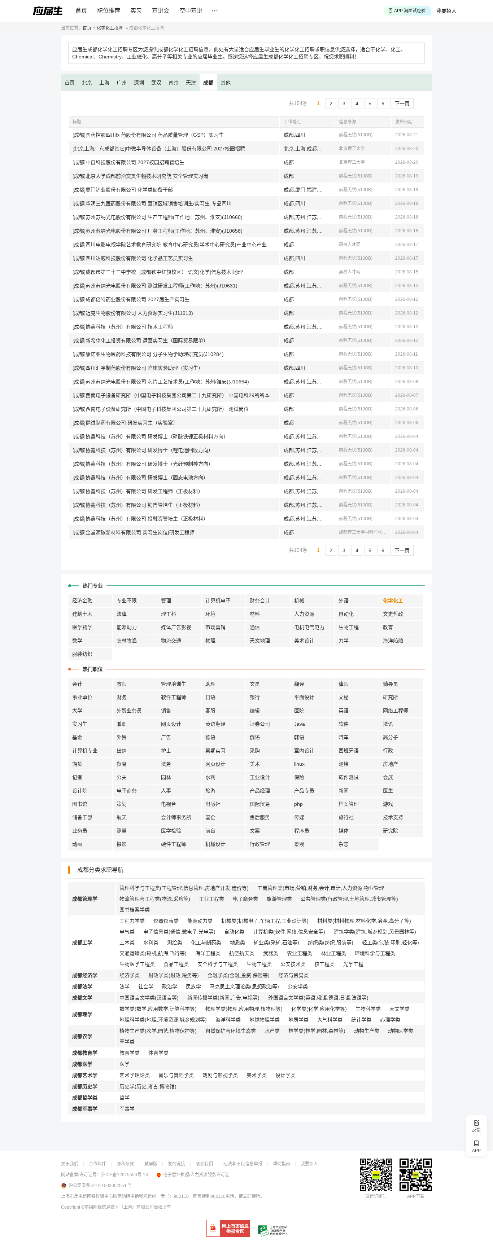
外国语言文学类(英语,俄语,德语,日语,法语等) (318, 998)
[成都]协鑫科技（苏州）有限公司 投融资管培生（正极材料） (140, 519)
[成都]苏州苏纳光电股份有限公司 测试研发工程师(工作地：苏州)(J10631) (155, 286)
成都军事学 (84, 1109)
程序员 (301, 831)
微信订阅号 (376, 1196)
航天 (122, 817)
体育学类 (158, 1053)
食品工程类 (176, 964)
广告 (166, 737)
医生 (388, 791)
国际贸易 (260, 804)
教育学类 (129, 1053)
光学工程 (353, 964)
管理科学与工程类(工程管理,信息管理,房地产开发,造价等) (184, 888)
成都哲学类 (84, 1097)
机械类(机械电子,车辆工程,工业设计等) (265, 921)
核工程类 (324, 964)
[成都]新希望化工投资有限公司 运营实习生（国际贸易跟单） (140, 340)
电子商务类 (245, 899)
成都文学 (82, 998)
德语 (210, 737)
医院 (299, 710)
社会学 (145, 986)
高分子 (390, 737)
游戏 (388, 804)
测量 (122, 831)
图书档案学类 (134, 910)
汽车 (344, 737)
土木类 (127, 942)
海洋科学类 (228, 1020)
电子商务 (127, 791)
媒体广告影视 (176, 627)
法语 (388, 724)
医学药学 (82, 627)
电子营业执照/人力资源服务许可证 (196, 1174)
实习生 (79, 724)
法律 (122, 614)
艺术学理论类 (134, 1075)
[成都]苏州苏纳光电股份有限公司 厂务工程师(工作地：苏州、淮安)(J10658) (158, 231)
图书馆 (79, 804)
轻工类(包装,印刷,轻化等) (390, 942)
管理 (166, 600)
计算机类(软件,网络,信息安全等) (289, 932)
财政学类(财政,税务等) (173, 975)
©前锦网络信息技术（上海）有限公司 (117, 1207)
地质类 (237, 942)
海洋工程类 (208, 953)
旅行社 (346, 817)
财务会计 (260, 600)
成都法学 (82, 986)
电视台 (168, 804)
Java (299, 724)
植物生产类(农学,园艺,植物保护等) (158, 1031)
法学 (124, 986)
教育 (388, 627)
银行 (255, 697)
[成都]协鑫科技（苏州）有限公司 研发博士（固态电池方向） (140, 477)
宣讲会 (160, 11)
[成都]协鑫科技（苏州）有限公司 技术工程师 (123, 327)
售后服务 (260, 817)
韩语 (299, 737)
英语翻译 (215, 724)
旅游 (210, 791)
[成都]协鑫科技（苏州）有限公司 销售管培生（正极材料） (138, 505)
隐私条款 (125, 1163)
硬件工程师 (173, 844)
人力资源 (304, 614)
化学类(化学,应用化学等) (319, 1009)
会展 (388, 777)
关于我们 (69, 1163)
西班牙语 (349, 750)
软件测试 (349, 777)
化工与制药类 (206, 942)
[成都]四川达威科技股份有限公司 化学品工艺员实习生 (133, 258)
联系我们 (204, 1163)
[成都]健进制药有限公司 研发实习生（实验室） (125, 423)
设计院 (79, 791)
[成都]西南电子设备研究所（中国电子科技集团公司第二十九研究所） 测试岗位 (161, 409)
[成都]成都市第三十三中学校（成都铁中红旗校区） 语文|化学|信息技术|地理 (158, 272)
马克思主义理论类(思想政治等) (244, 986)
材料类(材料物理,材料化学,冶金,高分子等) (364, 921)
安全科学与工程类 (217, 964)
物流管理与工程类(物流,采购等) (154, 899)
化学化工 (393, 600)
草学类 (127, 1042)
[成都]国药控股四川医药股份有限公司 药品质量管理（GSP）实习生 (148, 135)
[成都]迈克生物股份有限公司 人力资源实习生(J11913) (133, 313)
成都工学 (82, 942)
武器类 (270, 953)
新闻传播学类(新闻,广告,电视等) (223, 998)
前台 (210, 831)
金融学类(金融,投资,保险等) (239, 975)
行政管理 (260, 844)
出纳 (122, 750)
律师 (344, 684)
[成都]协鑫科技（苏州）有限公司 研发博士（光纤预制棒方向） (143, 464)
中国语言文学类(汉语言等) (149, 998)
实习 (136, 11)
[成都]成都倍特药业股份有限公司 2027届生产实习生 (131, 299)
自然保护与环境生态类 (230, 1031)
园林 (166, 777)
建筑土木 (82, 614)
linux (299, 764)
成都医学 (82, 1064)
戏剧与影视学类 (220, 1075)
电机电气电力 (309, 627)
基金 (77, 737)
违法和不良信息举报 (242, 1163)
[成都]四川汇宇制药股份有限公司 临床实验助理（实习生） (138, 368)
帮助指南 (281, 1163)
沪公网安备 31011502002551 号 (100, 1185)
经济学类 (129, 975)
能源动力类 (200, 921)
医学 (124, 1064)
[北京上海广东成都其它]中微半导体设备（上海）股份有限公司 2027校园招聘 (159, 148)
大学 (77, 710)
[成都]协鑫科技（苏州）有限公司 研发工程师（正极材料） (138, 491)
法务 (166, 764)
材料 (255, 614)
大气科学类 (330, 1020)
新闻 (344, 791)
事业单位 (82, 697)
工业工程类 (211, 899)
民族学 (193, 986)
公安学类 (298, 986)
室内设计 (304, 750)
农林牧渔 (127, 640)
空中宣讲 (190, 11)
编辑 (255, 710)
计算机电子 (218, 600)
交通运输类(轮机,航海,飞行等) (153, 953)
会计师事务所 (176, 817)
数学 (77, 640)
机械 (299, 600)
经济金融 (82, 600)
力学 (344, 640)
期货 (77, 764)
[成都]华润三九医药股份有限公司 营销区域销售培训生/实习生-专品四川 (152, 203)
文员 (255, 684)
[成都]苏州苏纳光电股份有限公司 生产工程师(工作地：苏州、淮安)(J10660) (158, 217)
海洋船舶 (393, 640)
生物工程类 (259, 964)
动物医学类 (400, 1031)
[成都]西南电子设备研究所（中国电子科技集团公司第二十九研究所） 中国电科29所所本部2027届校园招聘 (176, 395)
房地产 (390, 764)
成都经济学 (84, 975)
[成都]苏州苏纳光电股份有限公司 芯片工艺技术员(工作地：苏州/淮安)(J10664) (161, 381)
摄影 (122, 844)
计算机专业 (84, 750)
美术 (255, 764)
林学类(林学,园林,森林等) (316, 1031)
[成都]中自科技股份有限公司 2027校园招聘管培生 (128, 162)
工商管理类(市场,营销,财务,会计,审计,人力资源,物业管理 (320, 888)
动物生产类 (366, 1031)
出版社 (213, 804)
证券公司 (260, 724)
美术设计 (304, 640)
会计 (77, 684)
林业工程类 (333, 953)
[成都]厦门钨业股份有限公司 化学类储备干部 (123, 190)
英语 (344, 710)
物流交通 (171, 640)
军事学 (127, 1109)
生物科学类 (368, 1009)
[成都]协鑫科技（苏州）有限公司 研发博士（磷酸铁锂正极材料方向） (150, 436)
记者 (77, 777)
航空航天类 (241, 953)
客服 (210, 710)
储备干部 (82, 817)
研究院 (390, 831)
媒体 (344, 831)
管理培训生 (173, 684)
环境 (210, 614)
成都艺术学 (84, 1075)
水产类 (272, 1031)
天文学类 (399, 1009)
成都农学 (82, 1036)
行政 (388, 750)
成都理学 (82, 1014)
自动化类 (234, 932)
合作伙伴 (97, 1163)
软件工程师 (173, 697)
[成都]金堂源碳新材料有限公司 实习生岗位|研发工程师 (134, 532)
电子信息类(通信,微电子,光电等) (179, 932)
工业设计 (260, 777)
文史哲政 (393, 614)
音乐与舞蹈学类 (176, 1075)
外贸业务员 (129, 710)
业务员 (79, 831)
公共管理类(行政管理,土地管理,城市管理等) (349, 899)
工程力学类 (132, 921)
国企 (210, 817)
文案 (255, 831)
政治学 (169, 986)
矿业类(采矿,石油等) (276, 942)
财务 (122, 697)
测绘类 (174, 942)
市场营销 (215, 627)
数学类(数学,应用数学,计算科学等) (158, 1009)
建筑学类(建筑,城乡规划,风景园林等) (375, 932)
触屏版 (150, 1163)
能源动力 (127, 627)
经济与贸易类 (293, 975)
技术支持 (393, 817)
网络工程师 (395, 710)
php (298, 804)
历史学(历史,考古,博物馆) (147, 1086)
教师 (122, 684)
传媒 (299, 817)
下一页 (402, 103)
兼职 (122, 724)
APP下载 (415, 1196)
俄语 (255, 737)
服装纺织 (82, 654)
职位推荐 (108, 11)
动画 (77, 844)
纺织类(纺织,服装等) (330, 942)
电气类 (127, 932)
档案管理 (349, 804)
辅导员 (390, 684)
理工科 (168, 614)
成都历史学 (84, 1086)
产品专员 (304, 791)
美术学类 (257, 1075)
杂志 (344, 844)
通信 (255, 627)
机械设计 (215, 844)
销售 (166, 710)
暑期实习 (215, 750)
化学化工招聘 (110, 28)
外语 (344, 600)
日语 (210, 697)
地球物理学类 (264, 1020)
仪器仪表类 (166, 921)
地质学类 (298, 1020)
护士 (166, 750)
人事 (166, 791)
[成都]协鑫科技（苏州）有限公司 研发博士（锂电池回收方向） (143, 450)
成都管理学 (84, 899)
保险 (299, 777)
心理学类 (390, 1020)
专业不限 (127, 600)
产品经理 (260, 791)
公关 (122, 777)
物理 (210, 640)
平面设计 (304, 697)
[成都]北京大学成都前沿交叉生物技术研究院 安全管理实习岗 (140, 176)
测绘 (344, 764)
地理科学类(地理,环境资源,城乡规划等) (163, 1020)
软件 (344, 724)
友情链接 (176, 1163)
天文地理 (260, 640)
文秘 (344, 697)
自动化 (346, 614)
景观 (299, 844)
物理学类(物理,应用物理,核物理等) (244, 1009)
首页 (81, 11)
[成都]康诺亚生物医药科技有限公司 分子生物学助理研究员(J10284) (148, 354)
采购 (255, 750)
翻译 (299, 684)
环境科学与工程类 (375, 953)
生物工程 (349, 627)
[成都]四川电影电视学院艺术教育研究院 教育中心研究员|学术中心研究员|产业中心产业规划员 (176, 244)
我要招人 (446, 11)
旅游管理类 (279, 899)
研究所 (390, 697)
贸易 (122, 764)
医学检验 (171, 831)
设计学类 (285, 1075)
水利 (210, 777)
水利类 (150, 942)
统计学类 (361, 1020)
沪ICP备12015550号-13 (124, 1174)
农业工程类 (299, 953)
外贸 (122, 737)
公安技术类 (293, 964)
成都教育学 (84, 1053)
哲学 (124, 1097)
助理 (210, 684)
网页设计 (171, 724)
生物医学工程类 (137, 964)
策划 (122, 804)
